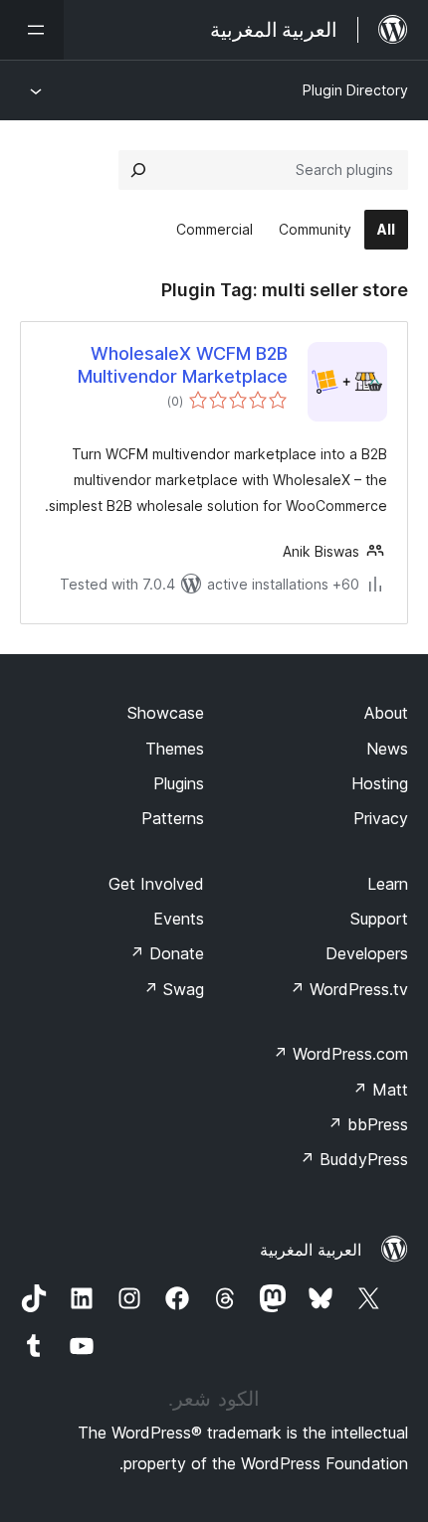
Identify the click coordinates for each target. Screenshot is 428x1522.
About (386, 713)
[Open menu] (32, 30)
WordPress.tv (349, 989)
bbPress (367, 1124)
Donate (166, 953)
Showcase (165, 713)
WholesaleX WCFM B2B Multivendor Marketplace (183, 365)
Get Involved (156, 884)
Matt (380, 1089)
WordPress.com (340, 1054)
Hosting (379, 783)
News (387, 749)
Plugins (178, 783)
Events (178, 919)
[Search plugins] (138, 170)
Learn (387, 884)
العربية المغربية (310, 1250)
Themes (174, 749)
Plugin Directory (355, 90)
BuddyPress (354, 1159)
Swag (173, 989)
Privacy (380, 818)
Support (379, 919)
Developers (366, 953)
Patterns (172, 818)
